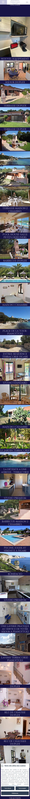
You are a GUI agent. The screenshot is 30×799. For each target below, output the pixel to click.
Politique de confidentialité (11, 785)
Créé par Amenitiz (15, 798)
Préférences (15, 793)
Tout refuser (7, 788)
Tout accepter (22, 788)
